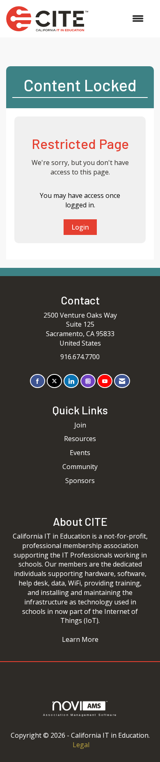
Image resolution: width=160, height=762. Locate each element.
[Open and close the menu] (120, 19)
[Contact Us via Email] (122, 381)
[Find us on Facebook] (37, 381)
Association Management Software (80, 714)
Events (80, 452)
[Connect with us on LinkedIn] (71, 381)
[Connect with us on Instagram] (88, 381)
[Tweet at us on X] (54, 381)
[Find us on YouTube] (104, 381)
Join (80, 425)
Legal (81, 744)
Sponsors (80, 480)
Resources (80, 438)
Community (80, 466)
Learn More (80, 639)
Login (80, 227)
